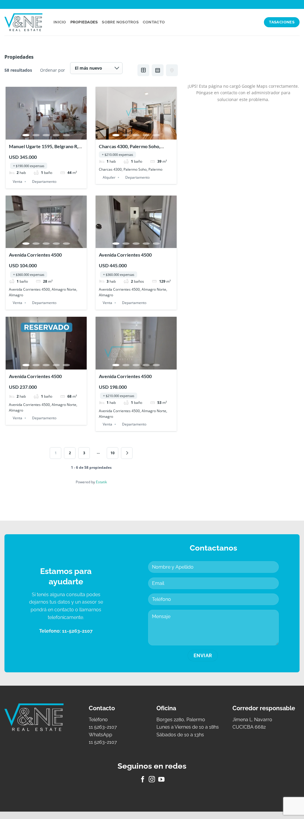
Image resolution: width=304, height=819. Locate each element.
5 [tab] (66, 135)
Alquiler (109, 177)
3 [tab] (46, 135)
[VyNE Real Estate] (24, 22)
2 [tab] (36, 135)
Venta (17, 181)
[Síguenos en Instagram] (152, 779)
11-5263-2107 (77, 631)
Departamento (44, 181)
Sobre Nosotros (120, 22)
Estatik (101, 481)
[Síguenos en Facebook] (143, 779)
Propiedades (84, 22)
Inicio (59, 22)
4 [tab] (56, 135)
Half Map (172, 70)
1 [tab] (26, 135)
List (158, 70)
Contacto (154, 22)
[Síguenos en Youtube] (161, 779)
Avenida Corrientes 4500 (35, 254)
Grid (143, 70)
